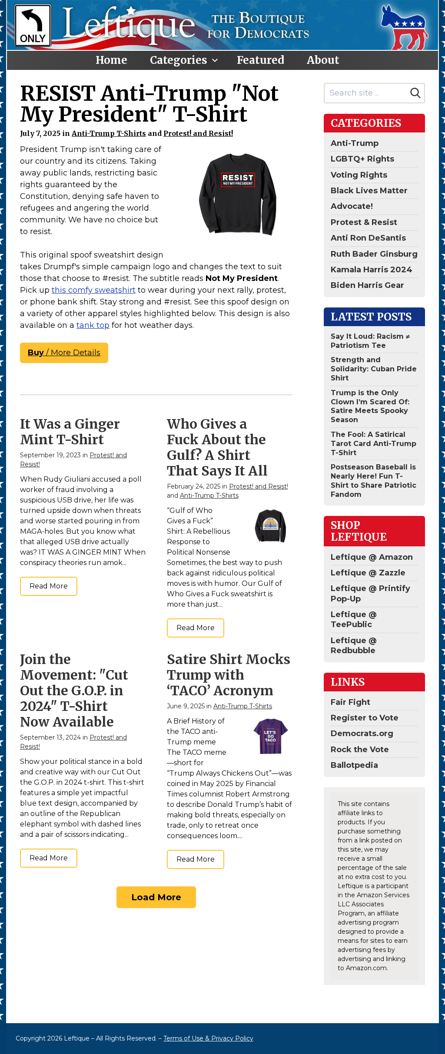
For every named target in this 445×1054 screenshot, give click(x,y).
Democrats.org (362, 733)
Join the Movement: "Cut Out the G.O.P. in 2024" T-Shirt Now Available (74, 690)
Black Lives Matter (369, 190)
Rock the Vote (360, 749)
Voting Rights (359, 175)
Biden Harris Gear (367, 285)
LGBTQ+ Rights (362, 159)
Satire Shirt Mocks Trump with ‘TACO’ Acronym (228, 675)
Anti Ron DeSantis (368, 238)
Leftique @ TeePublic (354, 619)
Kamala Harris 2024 (371, 269)
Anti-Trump (355, 143)
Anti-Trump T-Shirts (109, 133)
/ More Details (64, 352)
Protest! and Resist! (198, 133)
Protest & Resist (364, 222)
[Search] (415, 93)
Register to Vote (365, 718)
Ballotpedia (354, 765)
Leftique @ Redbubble (354, 645)
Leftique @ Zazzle (368, 573)
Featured (260, 60)
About (323, 60)
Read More (49, 586)
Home (111, 60)
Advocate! (352, 206)
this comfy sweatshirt (94, 290)
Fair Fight (350, 702)
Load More (156, 897)
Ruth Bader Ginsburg (374, 254)
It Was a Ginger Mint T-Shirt (70, 432)
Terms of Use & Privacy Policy (208, 1038)
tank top (93, 325)
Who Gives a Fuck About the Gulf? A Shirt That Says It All (217, 447)
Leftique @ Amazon (372, 557)
